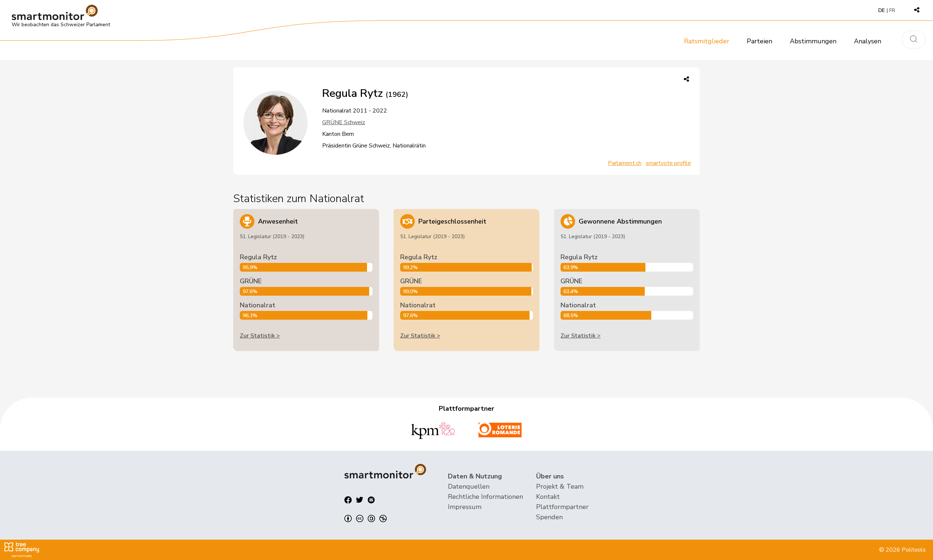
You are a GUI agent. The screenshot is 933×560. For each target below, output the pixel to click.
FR (892, 10)
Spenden (549, 517)
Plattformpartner (562, 506)
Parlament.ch (624, 163)
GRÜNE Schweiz (343, 122)
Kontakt (548, 496)
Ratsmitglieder (706, 41)
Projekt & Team (559, 486)
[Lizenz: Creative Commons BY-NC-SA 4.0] (365, 518)
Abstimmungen (813, 41)
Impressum (464, 506)
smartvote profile (668, 163)
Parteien (759, 41)
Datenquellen (468, 486)
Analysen (867, 41)
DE (881, 10)
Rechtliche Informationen (485, 496)
